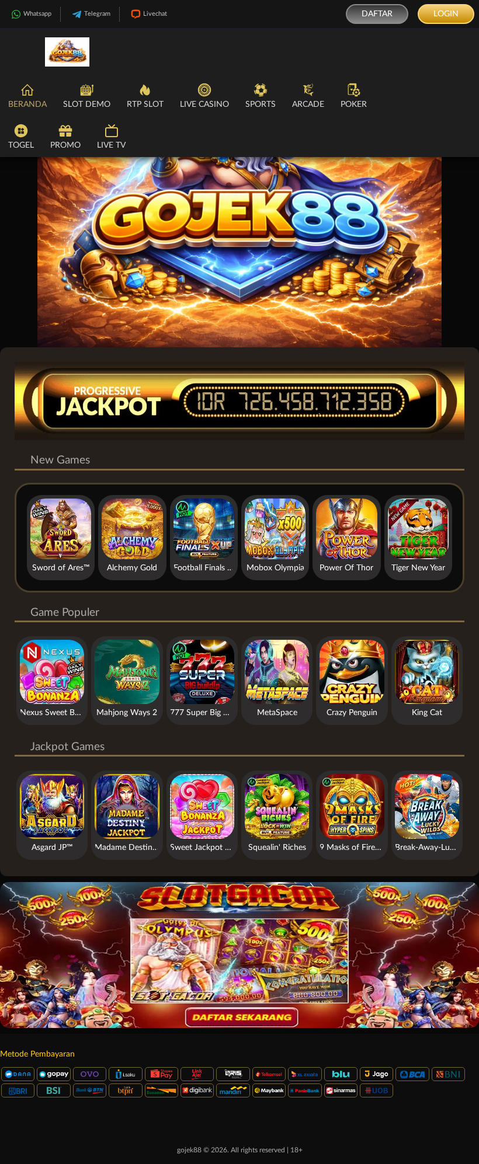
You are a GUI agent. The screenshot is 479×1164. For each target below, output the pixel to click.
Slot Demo (86, 104)
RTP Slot (145, 104)
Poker (354, 104)
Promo (65, 145)
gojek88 (189, 1149)
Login (446, 14)
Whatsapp (37, 14)
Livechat (155, 14)
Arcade (308, 104)
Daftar (377, 14)
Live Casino (204, 104)
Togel (21, 145)
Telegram (97, 14)
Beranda (27, 104)
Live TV (111, 145)
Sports (260, 104)
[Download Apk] (239, 955)
